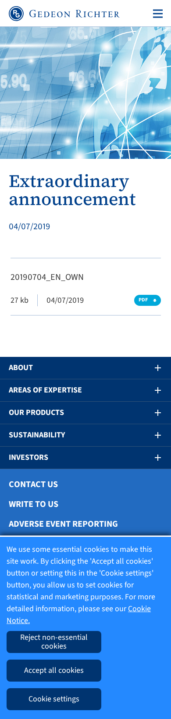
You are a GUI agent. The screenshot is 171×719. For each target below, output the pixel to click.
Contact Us (33, 484)
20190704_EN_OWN (47, 277)
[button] (152, 368)
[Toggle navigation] (156, 13)
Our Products (36, 412)
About (21, 367)
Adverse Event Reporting (63, 524)
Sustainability (37, 434)
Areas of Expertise (45, 390)
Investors (28, 457)
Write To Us (33, 504)
